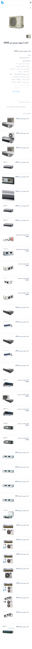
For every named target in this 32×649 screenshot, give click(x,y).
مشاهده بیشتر (16, 92)
